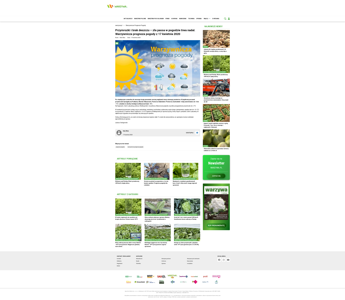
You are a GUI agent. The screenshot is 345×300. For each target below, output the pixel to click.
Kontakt (119, 258)
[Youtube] (228, 260)
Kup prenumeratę (216, 225)
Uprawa (199, 18)
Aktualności (128, 18)
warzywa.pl (118, 25)
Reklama (119, 261)
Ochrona (174, 18)
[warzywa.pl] (117, 6)
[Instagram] (224, 260)
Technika (191, 18)
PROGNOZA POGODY (120, 147)
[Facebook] (197, 133)
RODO (118, 266)
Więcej (206, 18)
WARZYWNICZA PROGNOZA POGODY (135, 147)
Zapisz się (216, 176)
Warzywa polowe (140, 18)
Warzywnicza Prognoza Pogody (136, 25)
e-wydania (215, 18)
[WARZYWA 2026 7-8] (216, 203)
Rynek (167, 18)
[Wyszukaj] (225, 19)
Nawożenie (182, 18)
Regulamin (119, 263)
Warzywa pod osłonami (156, 18)
